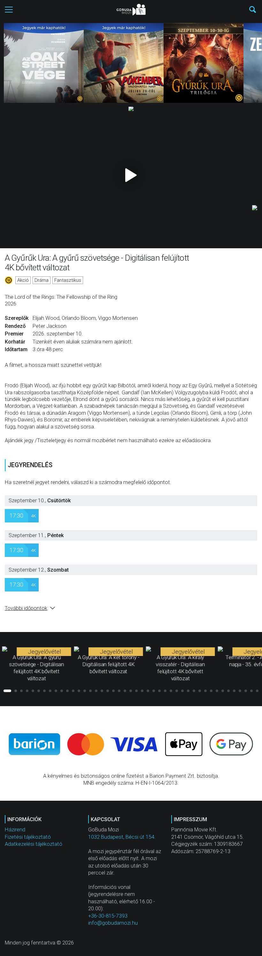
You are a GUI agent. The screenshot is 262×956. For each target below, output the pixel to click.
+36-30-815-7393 (107, 916)
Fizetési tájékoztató (28, 837)
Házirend (15, 830)
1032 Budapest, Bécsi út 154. (122, 837)
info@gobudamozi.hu (113, 923)
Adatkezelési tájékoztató (33, 844)
